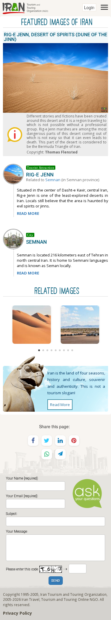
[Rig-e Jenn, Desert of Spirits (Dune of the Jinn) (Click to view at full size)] (31, 324)
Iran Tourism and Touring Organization (73, 594)
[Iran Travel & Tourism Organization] (25, 7)
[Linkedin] (60, 440)
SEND (55, 580)
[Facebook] (33, 440)
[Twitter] (46, 440)
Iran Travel (30, 599)
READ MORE (28, 213)
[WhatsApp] (46, 454)
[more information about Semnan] (14, 238)
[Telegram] (60, 454)
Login (89, 7)
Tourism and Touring (59, 599)
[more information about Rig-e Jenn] (14, 173)
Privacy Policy (17, 613)
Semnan (52, 179)
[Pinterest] (74, 440)
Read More (60, 404)
